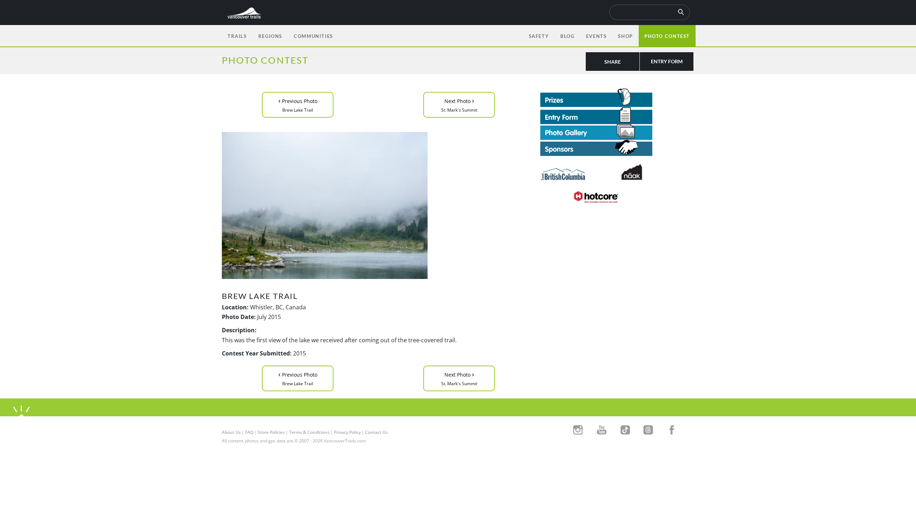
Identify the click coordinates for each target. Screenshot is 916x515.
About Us (231, 432)
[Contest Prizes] (617, 97)
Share (612, 62)
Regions (270, 36)
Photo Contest (667, 36)
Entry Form (667, 61)
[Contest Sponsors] (617, 148)
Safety (539, 36)
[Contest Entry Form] (617, 115)
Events (596, 36)
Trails (237, 36)
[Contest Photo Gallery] (596, 131)
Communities (313, 36)
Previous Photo (297, 104)
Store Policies (271, 432)
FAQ (249, 432)
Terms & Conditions (309, 432)
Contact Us (376, 432)
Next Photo (459, 104)
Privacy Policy (347, 432)
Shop (625, 36)
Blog (567, 36)
